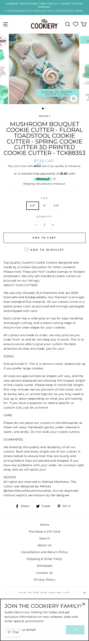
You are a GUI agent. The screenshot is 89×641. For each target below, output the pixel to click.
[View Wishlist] (75, 24)
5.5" (56, 205)
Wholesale (44, 565)
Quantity (44, 216)
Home (43, 116)
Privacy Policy (44, 579)
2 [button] (47, 109)
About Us (44, 545)
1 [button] (43, 109)
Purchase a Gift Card (44, 531)
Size (44, 198)
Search (44, 538)
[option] (44, 7)
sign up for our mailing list (45, 592)
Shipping (29, 183)
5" (44, 205)
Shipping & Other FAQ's (44, 559)
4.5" (32, 205)
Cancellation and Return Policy (44, 552)
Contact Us (44, 572)
